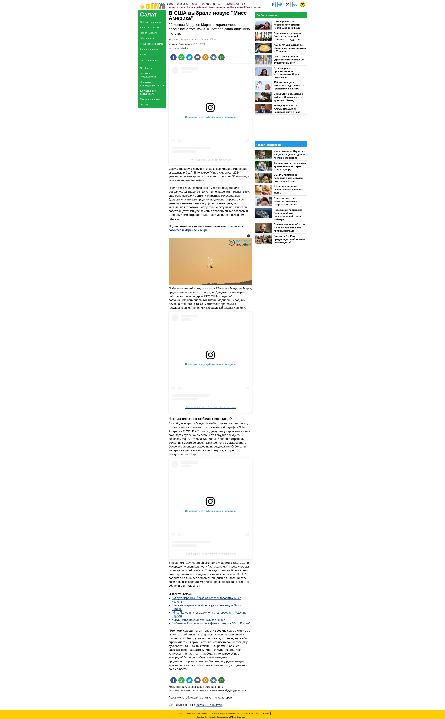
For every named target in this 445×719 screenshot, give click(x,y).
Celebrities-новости (150, 22)
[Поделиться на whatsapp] (181, 57)
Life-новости (147, 38)
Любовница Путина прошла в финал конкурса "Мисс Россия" (211, 623)
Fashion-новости (149, 27)
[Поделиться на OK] (205, 57)
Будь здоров (217, 7)
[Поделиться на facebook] (173, 57)
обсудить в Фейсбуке (209, 704)
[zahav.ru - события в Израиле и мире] (280, 4)
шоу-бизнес (201, 39)
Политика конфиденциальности (152, 84)
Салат (148, 14)
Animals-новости (149, 49)
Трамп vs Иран (176, 7)
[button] (248, 235)
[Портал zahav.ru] (295, 4)
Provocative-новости (151, 43)
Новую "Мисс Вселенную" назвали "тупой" (199, 619)
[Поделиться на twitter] (189, 57)
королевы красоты (182, 39)
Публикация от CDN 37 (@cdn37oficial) (210, 159)
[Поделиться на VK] (213, 57)
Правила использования (148, 75)
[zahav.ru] (273, 4)
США (213, 39)
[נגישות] (302, 4)
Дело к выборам (197, 7)
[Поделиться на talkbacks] (221, 57)
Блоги (143, 54)
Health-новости (148, 32)
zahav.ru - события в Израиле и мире (206, 228)
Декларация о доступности (148, 92)
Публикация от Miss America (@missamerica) (210, 407)
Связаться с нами (150, 99)
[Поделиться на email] (197, 57)
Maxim (184, 48)
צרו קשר (144, 104)
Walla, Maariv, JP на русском (244, 7)
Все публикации (149, 60)
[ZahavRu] (287, 4)
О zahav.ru (146, 68)
